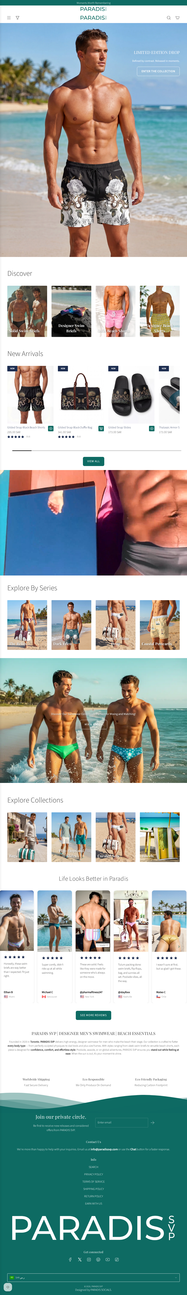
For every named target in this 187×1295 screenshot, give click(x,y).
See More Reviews (93, 1015)
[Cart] (177, 17)
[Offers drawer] (17, 17)
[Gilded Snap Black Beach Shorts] (30, 395)
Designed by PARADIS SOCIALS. (93, 1290)
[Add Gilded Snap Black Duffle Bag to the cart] (101, 428)
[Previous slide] (8, 946)
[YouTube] (107, 1259)
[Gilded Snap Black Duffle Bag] (81, 395)
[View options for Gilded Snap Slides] (151, 428)
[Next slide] (179, 946)
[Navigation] (8, 17)
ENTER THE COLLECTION (158, 71)
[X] (79, 1259)
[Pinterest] (98, 1259)
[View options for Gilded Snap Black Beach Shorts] (51, 428)
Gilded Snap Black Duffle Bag (75, 427)
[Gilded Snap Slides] (131, 395)
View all (93, 461)
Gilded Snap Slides (119, 427)
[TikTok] (116, 1259)
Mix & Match (94, 724)
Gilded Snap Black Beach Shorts (26, 427)
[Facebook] (70, 1259)
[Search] (168, 17)
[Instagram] (89, 1259)
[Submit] (152, 1122)
